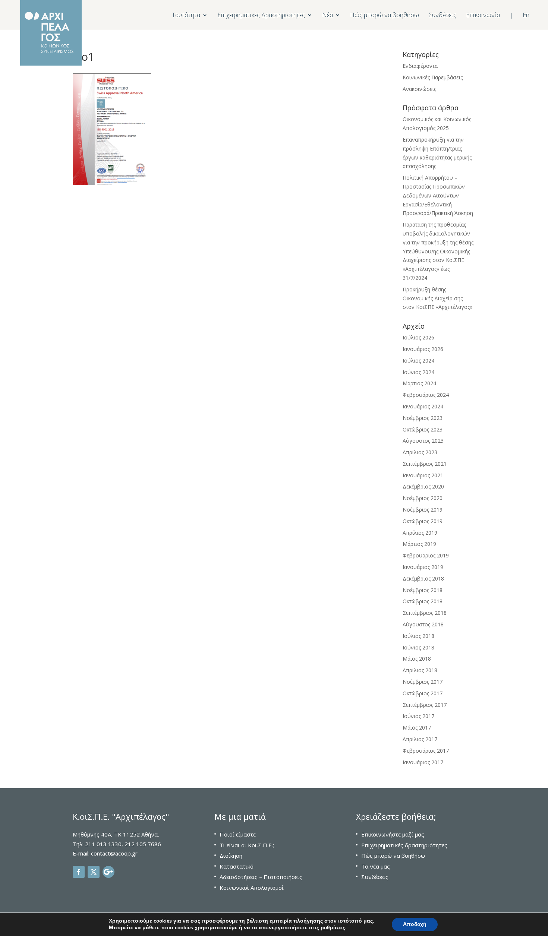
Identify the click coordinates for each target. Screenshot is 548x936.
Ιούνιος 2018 (418, 647)
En (526, 15)
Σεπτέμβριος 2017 (425, 704)
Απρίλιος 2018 (420, 670)
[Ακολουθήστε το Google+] (108, 872)
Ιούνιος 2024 (418, 372)
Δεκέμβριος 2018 (423, 578)
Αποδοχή (414, 924)
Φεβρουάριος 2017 (426, 750)
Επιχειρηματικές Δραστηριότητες (261, 15)
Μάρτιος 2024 (419, 383)
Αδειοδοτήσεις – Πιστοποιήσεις (261, 876)
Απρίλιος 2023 (420, 452)
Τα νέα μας (375, 866)
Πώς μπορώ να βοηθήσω (384, 15)
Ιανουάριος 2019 (423, 566)
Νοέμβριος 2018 (423, 590)
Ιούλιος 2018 (418, 635)
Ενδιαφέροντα (420, 65)
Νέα (327, 15)
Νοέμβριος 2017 (423, 681)
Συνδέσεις (442, 15)
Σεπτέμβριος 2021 (425, 463)
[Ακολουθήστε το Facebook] (79, 872)
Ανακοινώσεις (419, 88)
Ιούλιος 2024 (418, 360)
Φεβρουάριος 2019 (426, 555)
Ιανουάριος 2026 (423, 348)
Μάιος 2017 (417, 727)
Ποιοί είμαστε (238, 834)
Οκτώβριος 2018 (423, 601)
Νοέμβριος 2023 (423, 417)
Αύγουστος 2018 (423, 624)
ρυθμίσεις (333, 927)
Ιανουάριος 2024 (423, 406)
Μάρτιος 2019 (419, 543)
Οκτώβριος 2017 (423, 693)
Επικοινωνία (483, 15)
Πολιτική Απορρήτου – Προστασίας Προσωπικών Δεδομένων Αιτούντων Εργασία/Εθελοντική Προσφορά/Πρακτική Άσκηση (438, 195)
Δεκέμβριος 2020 (423, 486)
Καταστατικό (236, 866)
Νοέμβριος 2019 (423, 509)
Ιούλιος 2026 (418, 337)
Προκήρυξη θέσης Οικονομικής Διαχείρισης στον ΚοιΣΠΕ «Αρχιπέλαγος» (437, 298)
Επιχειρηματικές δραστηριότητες (404, 845)
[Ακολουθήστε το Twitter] (94, 872)
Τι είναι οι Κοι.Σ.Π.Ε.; (247, 845)
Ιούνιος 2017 (418, 716)
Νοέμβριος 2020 (423, 498)
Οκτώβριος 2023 (423, 429)
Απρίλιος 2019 (420, 532)
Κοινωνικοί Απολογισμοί (252, 887)
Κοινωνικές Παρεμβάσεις (433, 77)
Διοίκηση (231, 855)
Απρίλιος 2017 (420, 739)
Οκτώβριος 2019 (423, 521)
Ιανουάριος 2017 (423, 762)
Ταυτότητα (186, 15)
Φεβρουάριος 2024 (426, 394)
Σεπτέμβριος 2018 (425, 612)
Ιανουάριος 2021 (423, 475)
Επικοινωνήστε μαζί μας (392, 834)
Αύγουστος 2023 (423, 440)
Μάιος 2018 (417, 658)
